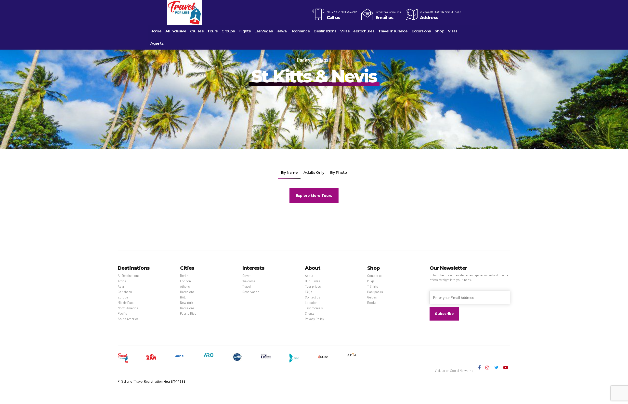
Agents (156, 43)
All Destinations (129, 276)
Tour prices (313, 286)
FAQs (308, 292)
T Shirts (372, 286)
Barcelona (187, 292)
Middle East (126, 303)
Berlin (184, 276)
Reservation (250, 292)
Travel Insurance (393, 31)
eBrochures (363, 31)
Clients (309, 313)
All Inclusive (175, 31)
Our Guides (312, 281)
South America (128, 319)
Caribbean (125, 292)
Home (155, 31)
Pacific (122, 313)
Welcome (248, 281)
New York (186, 303)
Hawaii (282, 31)
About (309, 276)
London (185, 281)
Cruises (196, 31)
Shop (439, 31)
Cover (246, 276)
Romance (301, 31)
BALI (183, 297)
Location (311, 303)
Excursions (421, 31)
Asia (121, 286)
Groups (228, 31)
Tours (212, 31)
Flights (244, 31)
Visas (452, 31)
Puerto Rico (188, 313)
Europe (123, 297)
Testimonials (314, 308)
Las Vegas (263, 31)
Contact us (312, 297)
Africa (122, 281)
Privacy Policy (314, 319)
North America (128, 308)
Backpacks (375, 292)
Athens (185, 286)
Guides (372, 297)
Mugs (371, 281)
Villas (344, 31)
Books (372, 303)
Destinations (325, 31)
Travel (246, 286)
